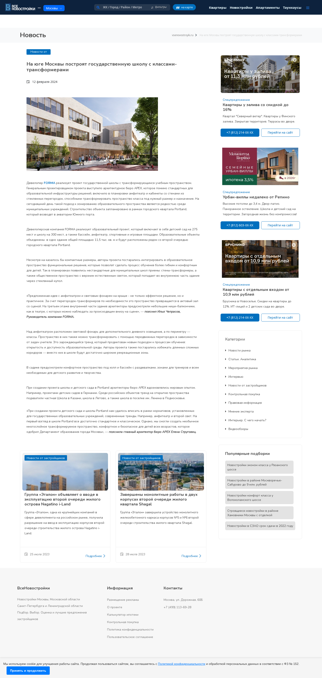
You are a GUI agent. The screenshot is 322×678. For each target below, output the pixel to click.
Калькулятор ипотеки (122, 615)
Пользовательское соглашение (130, 637)
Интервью (235, 377)
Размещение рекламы (123, 600)
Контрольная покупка (244, 394)
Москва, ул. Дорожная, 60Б (183, 600)
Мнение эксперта (241, 411)
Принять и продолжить (28, 670)
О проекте (114, 607)
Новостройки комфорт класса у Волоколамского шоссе (250, 497)
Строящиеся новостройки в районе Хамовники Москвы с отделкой (252, 513)
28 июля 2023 (135, 554)
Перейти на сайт (280, 132)
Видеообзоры (238, 429)
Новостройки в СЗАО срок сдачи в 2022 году (260, 526)
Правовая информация (245, 403)
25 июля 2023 (40, 554)
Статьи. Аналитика (242, 359)
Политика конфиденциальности (130, 629)
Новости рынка (239, 350)
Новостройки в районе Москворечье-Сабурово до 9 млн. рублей (254, 482)
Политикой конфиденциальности (181, 664)
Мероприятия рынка (243, 368)
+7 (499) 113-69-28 (177, 607)
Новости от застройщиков (247, 385)
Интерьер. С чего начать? (247, 420)
